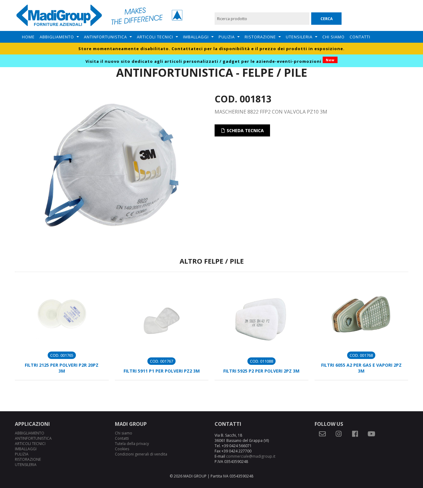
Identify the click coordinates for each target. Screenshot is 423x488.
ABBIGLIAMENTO (57, 37)
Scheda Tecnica (244, 130)
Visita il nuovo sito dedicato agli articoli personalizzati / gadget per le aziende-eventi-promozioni (209, 61)
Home (28, 37)
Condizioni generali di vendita (141, 454)
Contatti (360, 37)
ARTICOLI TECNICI (155, 37)
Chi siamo (333, 37)
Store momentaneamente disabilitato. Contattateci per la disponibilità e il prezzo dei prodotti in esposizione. (211, 48)
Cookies (122, 448)
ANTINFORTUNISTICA (105, 37)
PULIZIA (227, 37)
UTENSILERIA (299, 37)
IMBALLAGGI (196, 37)
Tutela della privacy (132, 443)
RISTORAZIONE (260, 37)
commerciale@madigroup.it (250, 456)
